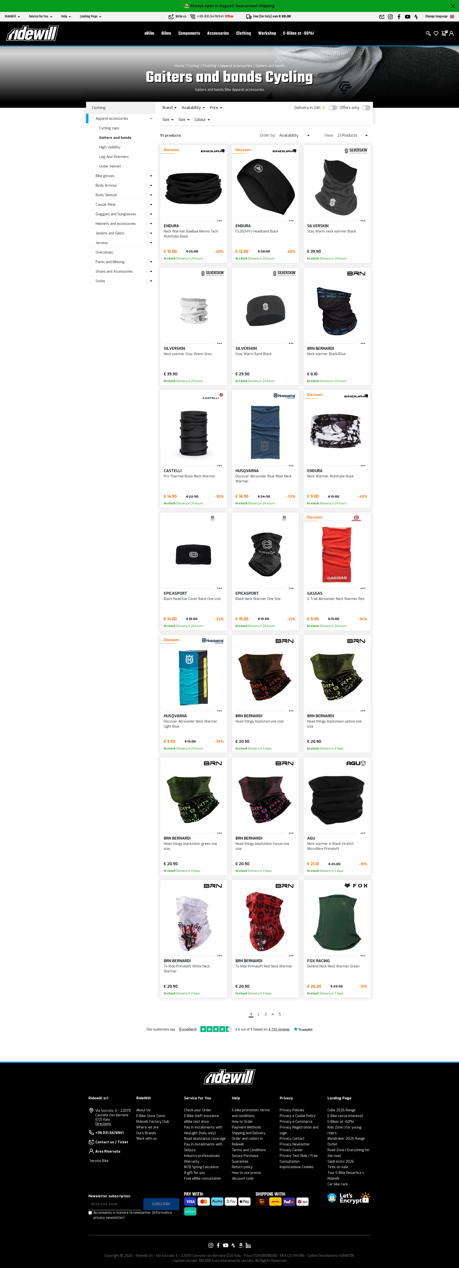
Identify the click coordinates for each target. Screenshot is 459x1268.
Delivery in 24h (307, 107)
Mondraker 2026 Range (346, 1138)
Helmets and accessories (116, 223)
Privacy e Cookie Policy (298, 1116)
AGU (311, 838)
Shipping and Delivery (248, 1133)
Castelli (172, 470)
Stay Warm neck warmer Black (331, 231)
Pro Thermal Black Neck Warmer (189, 476)
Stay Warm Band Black (253, 354)
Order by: (268, 135)
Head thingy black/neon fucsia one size (262, 846)
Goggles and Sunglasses (116, 214)
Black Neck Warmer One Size (258, 599)
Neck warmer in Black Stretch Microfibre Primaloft (330, 846)
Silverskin (317, 225)
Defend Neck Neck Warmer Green (333, 966)
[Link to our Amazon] (241, 1245)
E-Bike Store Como (150, 1116)
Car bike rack (338, 1184)
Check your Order (197, 1110)
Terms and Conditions (249, 1150)
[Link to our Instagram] (211, 1245)
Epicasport (175, 593)
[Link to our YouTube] (226, 1245)
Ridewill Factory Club (152, 1121)
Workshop (267, 33)
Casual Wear (106, 204)
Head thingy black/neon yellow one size (334, 724)
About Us (143, 1110)
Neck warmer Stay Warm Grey (188, 354)
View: (329, 135)
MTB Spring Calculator (201, 1167)
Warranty (191, 1161)
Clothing (243, 33)
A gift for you (194, 1173)
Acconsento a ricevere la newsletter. (132, 1215)
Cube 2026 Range (341, 1110)
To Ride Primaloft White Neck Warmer (187, 969)
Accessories (218, 33)
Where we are (147, 1127)
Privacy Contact (292, 1138)
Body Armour (106, 185)
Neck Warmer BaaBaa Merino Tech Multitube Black (191, 234)
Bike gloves (105, 175)
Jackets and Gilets (110, 233)
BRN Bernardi (320, 348)
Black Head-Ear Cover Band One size (192, 599)
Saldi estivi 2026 (341, 1161)
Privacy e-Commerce (296, 1121)
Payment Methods (246, 1127)
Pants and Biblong (110, 261)
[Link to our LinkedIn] (248, 1245)
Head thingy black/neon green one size (190, 846)
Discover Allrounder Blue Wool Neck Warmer (263, 479)
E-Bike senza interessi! (345, 1116)
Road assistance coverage (205, 1138)
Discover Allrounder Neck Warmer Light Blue (190, 724)
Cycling (193, 65)
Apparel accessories (236, 65)
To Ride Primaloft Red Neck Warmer (263, 966)
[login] (451, 33)
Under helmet (110, 166)
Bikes (166, 33)
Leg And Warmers (114, 156)
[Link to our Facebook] (218, 1245)
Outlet (333, 1144)
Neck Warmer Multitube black (330, 476)
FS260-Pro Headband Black (256, 231)
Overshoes (104, 252)
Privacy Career (291, 1150)
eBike (149, 33)
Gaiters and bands (270, 65)
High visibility (109, 147)
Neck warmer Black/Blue (326, 354)
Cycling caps (109, 128)
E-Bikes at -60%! (298, 33)
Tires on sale (338, 1167)
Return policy (242, 1167)
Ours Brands (146, 1133)
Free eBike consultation (202, 1178)
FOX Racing (318, 960)
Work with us (146, 1138)
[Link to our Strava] (233, 1245)
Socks (100, 281)
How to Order (242, 1121)
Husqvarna (247, 470)
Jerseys (102, 242)
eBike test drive (196, 1121)
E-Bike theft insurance (201, 1116)
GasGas (314, 593)
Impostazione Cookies (297, 1167)
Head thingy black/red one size (259, 721)
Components (189, 33)
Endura (171, 225)
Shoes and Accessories (114, 271)
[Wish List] (436, 33)
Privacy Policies (292, 1110)
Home (179, 65)
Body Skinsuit (106, 195)
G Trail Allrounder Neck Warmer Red (335, 599)
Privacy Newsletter (295, 1144)
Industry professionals (202, 1156)
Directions (103, 1124)
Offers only (349, 107)
